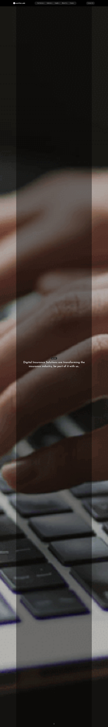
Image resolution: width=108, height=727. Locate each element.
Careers (72, 3)
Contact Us (90, 3)
